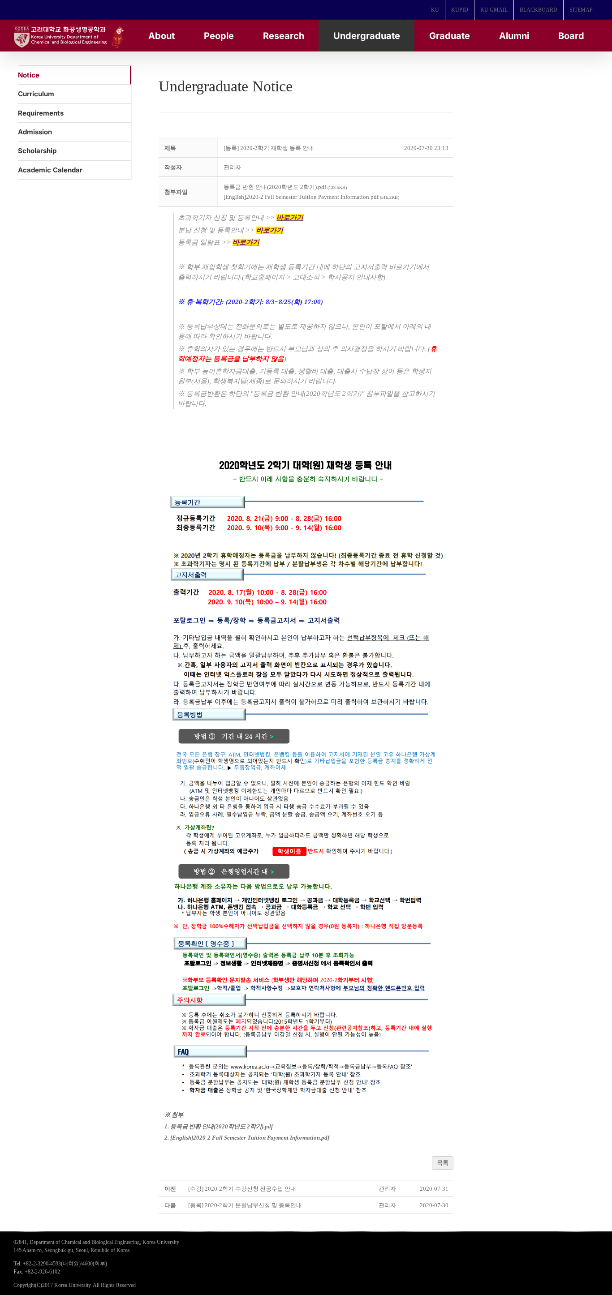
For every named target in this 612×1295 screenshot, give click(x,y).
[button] (232, 167)
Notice (28, 75)
